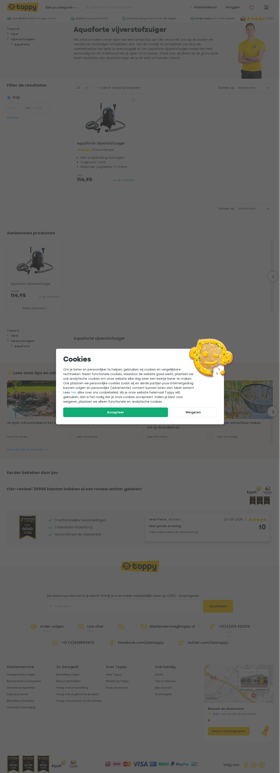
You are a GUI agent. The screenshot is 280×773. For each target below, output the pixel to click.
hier (74, 392)
